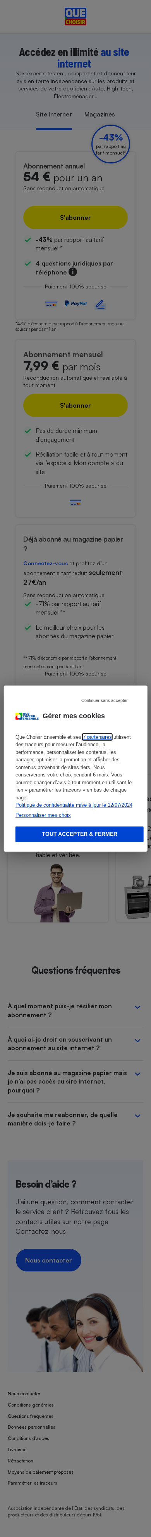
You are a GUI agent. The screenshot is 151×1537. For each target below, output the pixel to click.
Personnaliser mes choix (43, 815)
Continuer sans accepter (104, 700)
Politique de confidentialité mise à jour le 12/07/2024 (73, 805)
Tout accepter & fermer (79, 834)
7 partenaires (97, 737)
